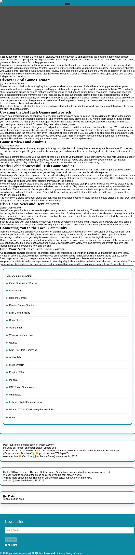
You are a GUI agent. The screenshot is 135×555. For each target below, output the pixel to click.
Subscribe (11, 539)
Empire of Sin (16, 372)
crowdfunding (7, 192)
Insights (13, 379)
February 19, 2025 (34, 480)
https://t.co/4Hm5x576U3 (79, 477)
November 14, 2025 (66, 456)
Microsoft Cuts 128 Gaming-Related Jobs (31, 409)
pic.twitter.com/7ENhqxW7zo (54, 453)
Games (13, 342)
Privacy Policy (64, 553)
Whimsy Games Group (21, 335)
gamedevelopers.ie (19, 553)
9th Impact (15, 394)
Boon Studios (16, 320)
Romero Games (18, 297)
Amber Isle (15, 357)
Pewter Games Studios (21, 305)
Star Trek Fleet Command (23, 349)
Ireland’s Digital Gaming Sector (25, 402)
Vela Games (16, 327)
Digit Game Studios (19, 312)
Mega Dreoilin (16, 364)
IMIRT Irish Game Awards (23, 387)
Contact (78, 553)
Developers (15, 290)
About (12, 417)
